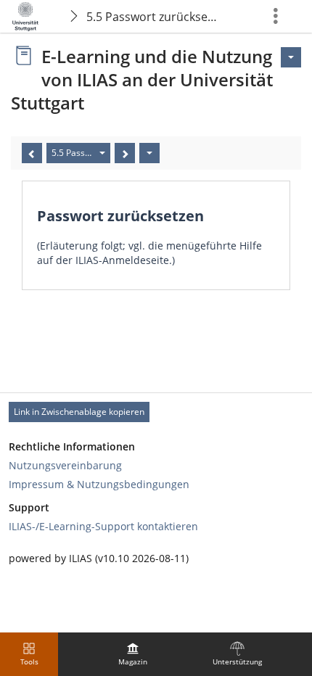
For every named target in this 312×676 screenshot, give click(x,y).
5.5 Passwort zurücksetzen (154, 17)
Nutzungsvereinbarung (65, 465)
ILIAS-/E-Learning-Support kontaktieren (103, 526)
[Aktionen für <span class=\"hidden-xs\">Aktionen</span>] (291, 57)
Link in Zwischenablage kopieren (79, 411)
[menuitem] (133, 654)
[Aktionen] (149, 153)
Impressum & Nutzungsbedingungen (99, 484)
